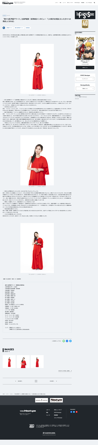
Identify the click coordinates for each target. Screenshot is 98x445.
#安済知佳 (28, 27)
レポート (56, 2)
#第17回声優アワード (19, 27)
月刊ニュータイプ (70, 2)
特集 (60, 2)
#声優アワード (9, 27)
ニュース (64, 2)
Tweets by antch (77, 98)
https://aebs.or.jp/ (41, 427)
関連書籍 (82, 2)
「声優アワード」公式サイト (15, 327)
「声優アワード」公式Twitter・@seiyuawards (19, 329)
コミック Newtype (89, 2)
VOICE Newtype (77, 2)
